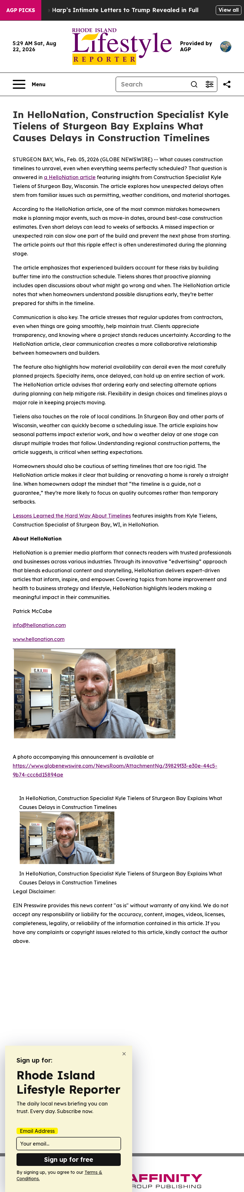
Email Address (37, 1131)
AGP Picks (20, 10)
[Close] (124, 1054)
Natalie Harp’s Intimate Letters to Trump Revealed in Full (113, 10)
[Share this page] (226, 84)
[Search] (194, 84)
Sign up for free (68, 1159)
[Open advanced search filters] (209, 84)
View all (229, 10)
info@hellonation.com (39, 625)
